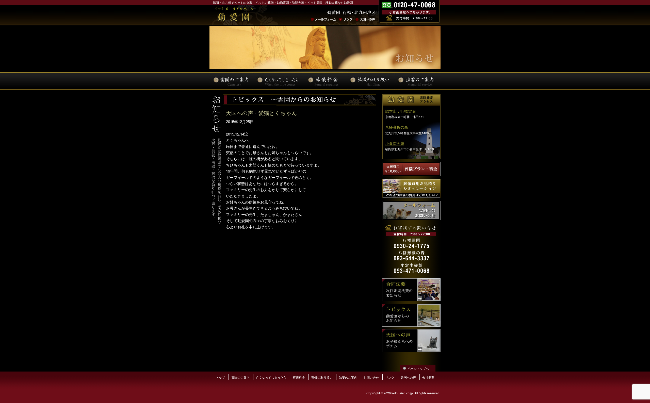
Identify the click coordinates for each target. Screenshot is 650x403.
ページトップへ (418, 368)
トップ (220, 377)
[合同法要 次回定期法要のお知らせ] (411, 299)
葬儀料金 (299, 377)
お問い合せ (371, 377)
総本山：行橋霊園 (400, 111)
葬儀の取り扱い (322, 377)
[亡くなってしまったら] (278, 81)
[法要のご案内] (416, 81)
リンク (346, 19)
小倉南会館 (394, 143)
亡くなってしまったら (271, 377)
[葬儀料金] (324, 81)
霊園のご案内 (240, 377)
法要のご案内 (348, 377)
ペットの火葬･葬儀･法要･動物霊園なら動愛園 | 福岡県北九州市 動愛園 (233, 15)
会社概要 (428, 377)
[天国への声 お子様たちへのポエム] (411, 350)
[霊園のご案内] (232, 81)
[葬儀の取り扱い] (370, 81)
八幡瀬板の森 (396, 127)
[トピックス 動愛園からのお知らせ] (411, 325)
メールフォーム (323, 19)
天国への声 (365, 19)
